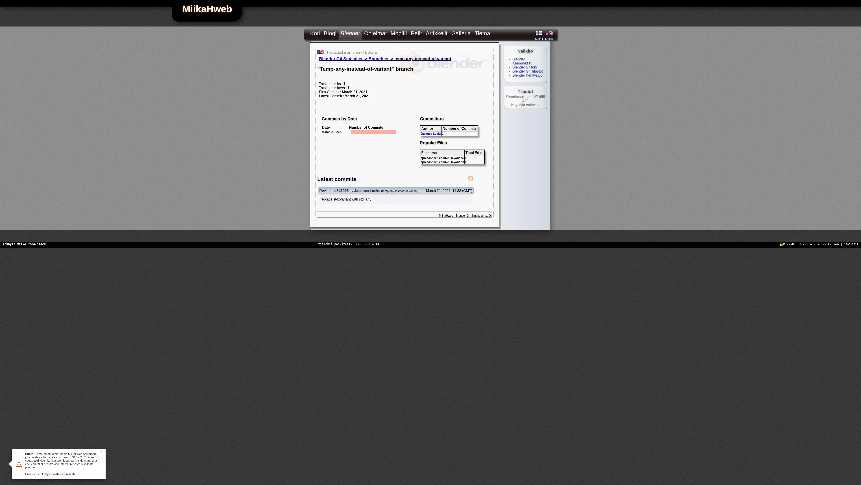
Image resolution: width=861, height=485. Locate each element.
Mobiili (399, 33)
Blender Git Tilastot (527, 71)
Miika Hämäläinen (31, 244)
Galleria (461, 33)
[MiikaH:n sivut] (539, 33)
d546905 (341, 191)
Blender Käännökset (521, 61)
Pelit (416, 33)
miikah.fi (71, 474)
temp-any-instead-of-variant (399, 191)
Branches (378, 58)
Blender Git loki (524, 67)
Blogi (330, 33)
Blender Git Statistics (340, 58)
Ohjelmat (375, 33)
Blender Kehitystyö (527, 75)
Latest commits (337, 179)
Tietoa (482, 33)
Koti (315, 33)
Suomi (539, 38)
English (549, 38)
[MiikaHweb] (549, 33)
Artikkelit (437, 33)
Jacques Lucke (431, 133)
